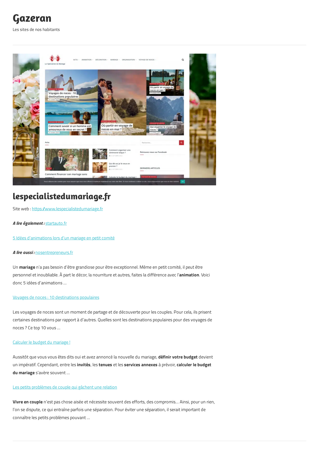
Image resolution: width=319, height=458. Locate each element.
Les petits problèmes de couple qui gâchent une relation (65, 387)
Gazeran (32, 17)
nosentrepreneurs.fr (54, 252)
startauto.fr (56, 223)
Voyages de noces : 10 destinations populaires (56, 297)
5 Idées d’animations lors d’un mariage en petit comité (64, 237)
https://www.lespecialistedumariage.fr (67, 208)
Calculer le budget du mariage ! (41, 342)
